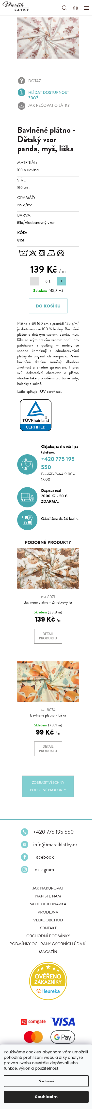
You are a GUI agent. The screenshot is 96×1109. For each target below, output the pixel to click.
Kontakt (46, 932)
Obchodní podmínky (46, 940)
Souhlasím (46, 1097)
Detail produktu (46, 636)
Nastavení (46, 1081)
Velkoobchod (46, 925)
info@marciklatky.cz (54, 849)
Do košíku (46, 303)
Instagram (42, 874)
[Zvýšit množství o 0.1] (59, 278)
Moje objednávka (46, 909)
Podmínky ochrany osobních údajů (46, 949)
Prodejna (46, 917)
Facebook (42, 861)
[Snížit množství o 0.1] (33, 278)
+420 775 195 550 (52, 836)
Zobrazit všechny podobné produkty (46, 787)
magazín (46, 956)
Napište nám (46, 901)
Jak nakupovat (46, 893)
